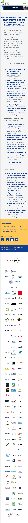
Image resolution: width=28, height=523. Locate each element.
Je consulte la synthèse (14, 115)
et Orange (22, 186)
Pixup (15, 249)
